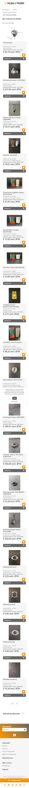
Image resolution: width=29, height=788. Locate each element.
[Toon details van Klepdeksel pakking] (14, 670)
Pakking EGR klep (9, 604)
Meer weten (14, 401)
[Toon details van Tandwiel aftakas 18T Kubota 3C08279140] (14, 445)
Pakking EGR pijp (9, 642)
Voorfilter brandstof (10, 155)
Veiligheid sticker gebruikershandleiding (11, 306)
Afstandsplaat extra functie (12, 380)
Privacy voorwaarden (8, 751)
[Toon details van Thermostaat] (14, 33)
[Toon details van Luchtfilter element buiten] (14, 333)
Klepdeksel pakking (10, 679)
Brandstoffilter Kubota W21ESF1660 (11, 231)
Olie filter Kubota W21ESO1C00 (13, 267)
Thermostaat (7, 43)
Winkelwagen (6, 766)
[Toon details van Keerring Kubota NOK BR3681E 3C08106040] (14, 482)
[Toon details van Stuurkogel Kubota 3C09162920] (14, 408)
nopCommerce (19, 777)
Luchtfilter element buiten (12, 342)
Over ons (5, 748)
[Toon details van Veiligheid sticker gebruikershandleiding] (14, 295)
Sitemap (4, 746)
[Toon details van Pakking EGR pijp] (14, 632)
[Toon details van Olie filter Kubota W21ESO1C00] (14, 258)
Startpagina (5, 10)
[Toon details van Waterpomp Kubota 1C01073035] (14, 70)
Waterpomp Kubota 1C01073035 (14, 80)
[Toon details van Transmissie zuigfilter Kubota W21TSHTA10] (14, 183)
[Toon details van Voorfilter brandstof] (14, 145)
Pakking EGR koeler (10, 567)
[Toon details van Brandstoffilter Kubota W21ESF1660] (14, 220)
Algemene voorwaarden (9, 754)
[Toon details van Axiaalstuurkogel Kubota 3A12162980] (14, 520)
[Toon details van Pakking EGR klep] (14, 595)
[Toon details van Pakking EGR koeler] (14, 557)
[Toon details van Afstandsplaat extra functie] (14, 370)
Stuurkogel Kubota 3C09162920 (13, 417)
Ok (14, 398)
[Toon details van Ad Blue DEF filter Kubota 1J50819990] (14, 108)
